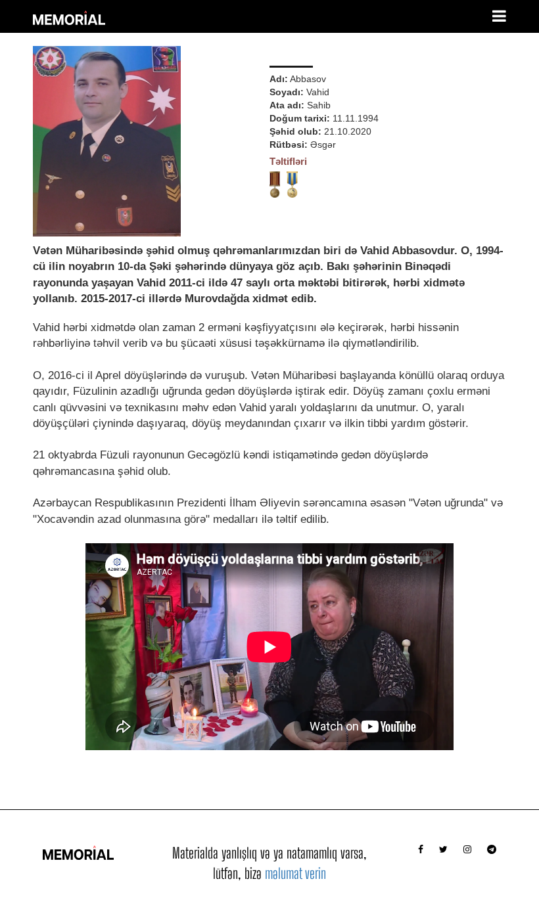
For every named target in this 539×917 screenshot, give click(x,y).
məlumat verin (295, 873)
